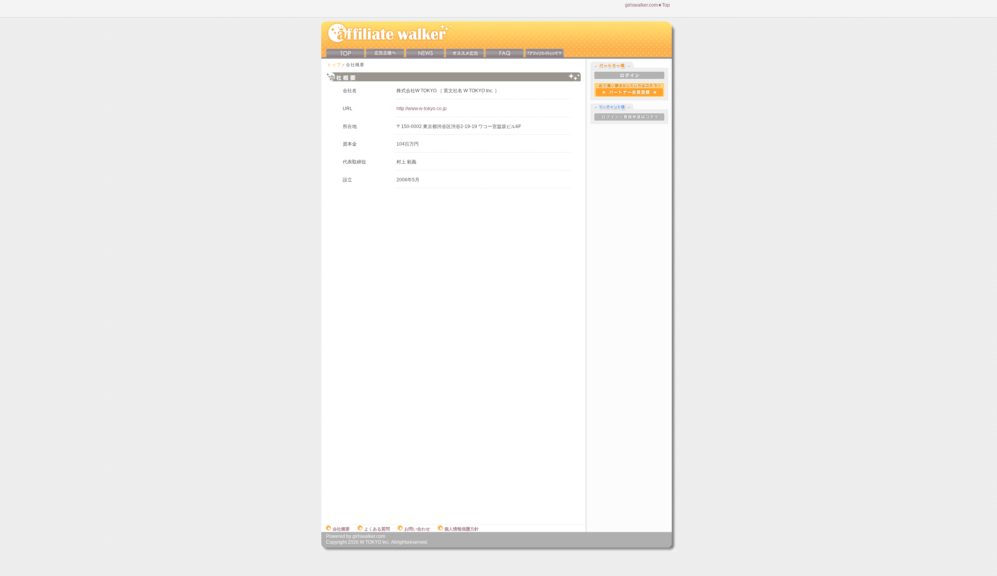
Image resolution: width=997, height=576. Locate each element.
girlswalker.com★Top (647, 5)
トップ (334, 64)
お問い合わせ (417, 529)
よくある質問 (377, 529)
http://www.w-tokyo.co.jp (421, 108)
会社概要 (341, 529)
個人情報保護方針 (461, 529)
